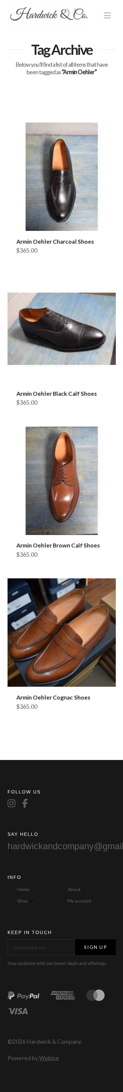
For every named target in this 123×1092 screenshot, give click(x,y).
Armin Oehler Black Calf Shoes (56, 393)
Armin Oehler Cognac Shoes (53, 697)
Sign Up (95, 947)
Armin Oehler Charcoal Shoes (55, 241)
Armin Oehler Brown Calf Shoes (58, 545)
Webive (49, 1058)
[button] (107, 15)
